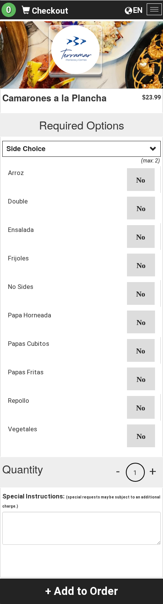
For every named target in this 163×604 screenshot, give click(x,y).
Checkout (49, 11)
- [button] (118, 471)
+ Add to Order (81, 591)
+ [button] (152, 471)
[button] (141, 179)
